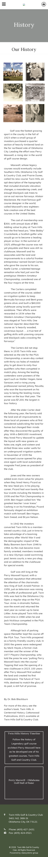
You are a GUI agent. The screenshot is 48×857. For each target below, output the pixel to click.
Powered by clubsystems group (24, 853)
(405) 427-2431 (26, 829)
